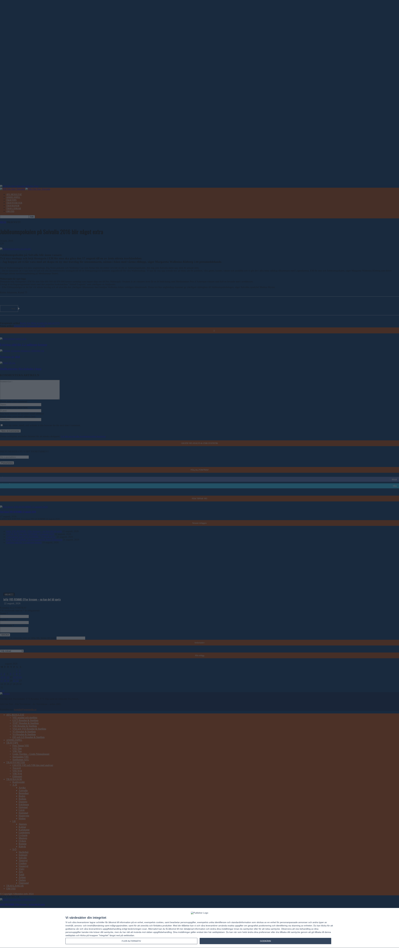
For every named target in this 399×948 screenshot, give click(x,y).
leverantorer (83, 922)
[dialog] (199, 928)
